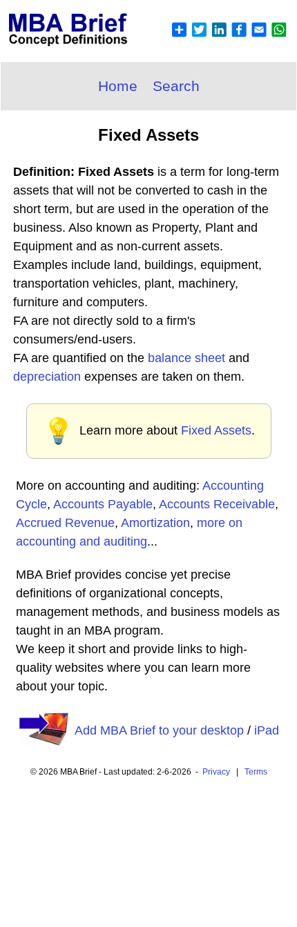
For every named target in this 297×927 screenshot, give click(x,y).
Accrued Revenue (65, 523)
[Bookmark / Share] (228, 38)
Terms (256, 772)
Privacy (216, 772)
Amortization (155, 523)
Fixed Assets (216, 430)
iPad (266, 730)
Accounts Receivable (217, 504)
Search (176, 86)
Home (117, 86)
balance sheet (186, 358)
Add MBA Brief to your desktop (159, 730)
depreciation (47, 376)
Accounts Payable (103, 504)
